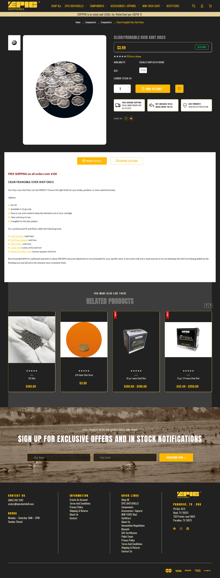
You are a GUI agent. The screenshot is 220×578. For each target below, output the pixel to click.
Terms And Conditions (80, 503)
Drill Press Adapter (19, 240)
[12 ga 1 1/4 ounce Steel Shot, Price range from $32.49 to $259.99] (188, 339)
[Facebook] (126, 118)
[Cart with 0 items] (210, 5)
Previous (206, 305)
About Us (74, 514)
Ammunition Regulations (133, 525)
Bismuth (125, 529)
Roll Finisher (16, 244)
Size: (116, 70)
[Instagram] (181, 528)
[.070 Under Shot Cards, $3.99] (83, 339)
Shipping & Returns (128, 161)
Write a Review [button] (135, 56)
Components (97, 6)
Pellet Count (127, 536)
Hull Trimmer (17, 236)
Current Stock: (123, 78)
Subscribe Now (175, 457)
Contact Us (126, 551)
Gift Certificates (129, 533)
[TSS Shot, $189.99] (31, 339)
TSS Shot (31, 378)
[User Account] (202, 5)
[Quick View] (31, 352)
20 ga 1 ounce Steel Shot (136, 378)
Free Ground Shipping (131, 102)
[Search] (193, 5)
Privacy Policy (76, 507)
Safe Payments (194, 103)
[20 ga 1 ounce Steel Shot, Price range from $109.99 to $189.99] (136, 339)
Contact (73, 518)
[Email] (131, 118)
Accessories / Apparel (123, 6)
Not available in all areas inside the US (164, 105)
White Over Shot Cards (21, 252)
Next (210, 305)
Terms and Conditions (131, 544)
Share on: (118, 118)
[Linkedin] (188, 528)
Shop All (56, 6)
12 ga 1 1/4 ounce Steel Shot (188, 378)
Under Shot (16, 248)
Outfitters (172, 6)
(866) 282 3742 (15, 500)
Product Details (93, 161)
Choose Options (32, 386)
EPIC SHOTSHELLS (74, 6)
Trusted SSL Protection (198, 106)
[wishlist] (179, 89)
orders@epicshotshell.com (21, 504)
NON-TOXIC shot (151, 6)
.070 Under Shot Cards (84, 375)
